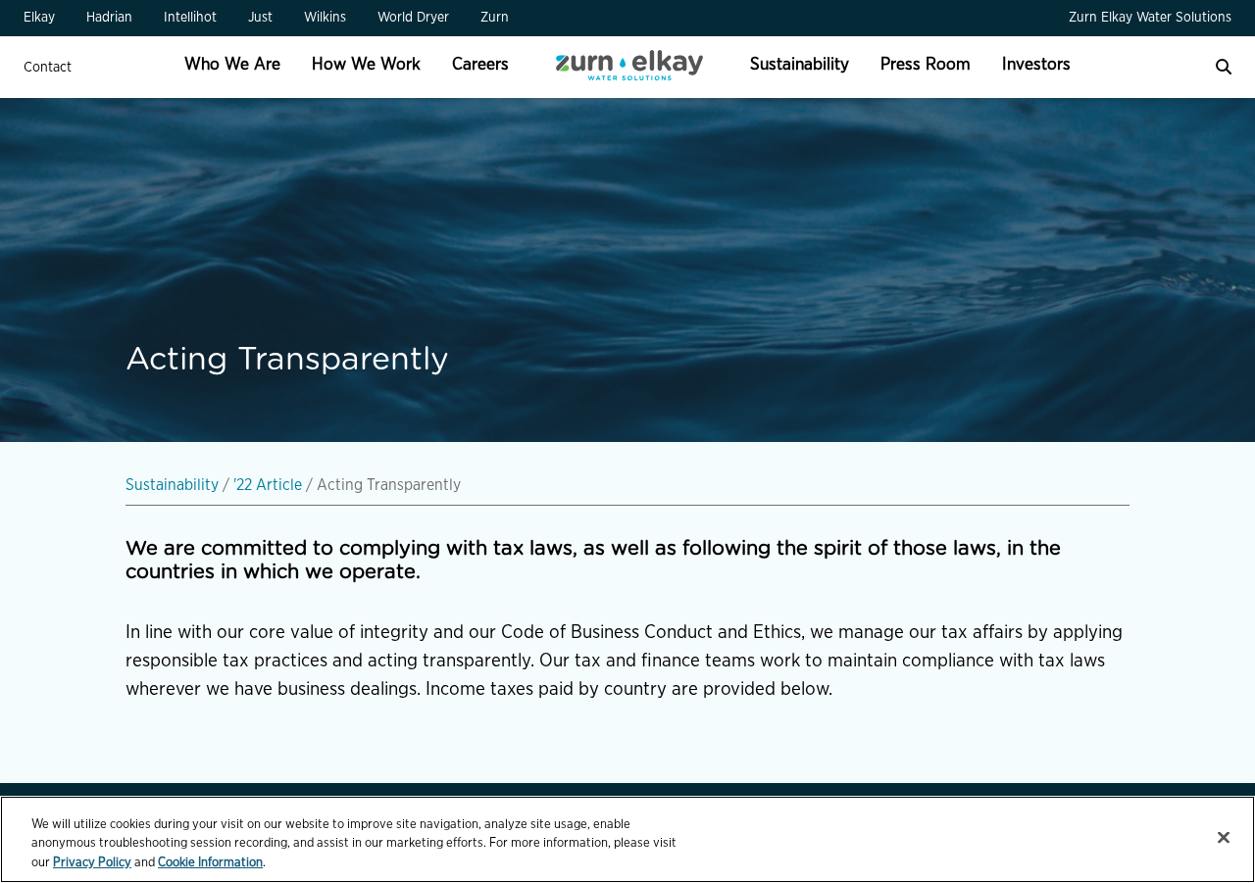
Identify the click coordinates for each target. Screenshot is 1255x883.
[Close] (1223, 836)
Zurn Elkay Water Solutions (1150, 18)
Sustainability (172, 485)
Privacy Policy (92, 863)
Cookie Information (210, 863)
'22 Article (267, 485)
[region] (627, 839)
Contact (48, 67)
